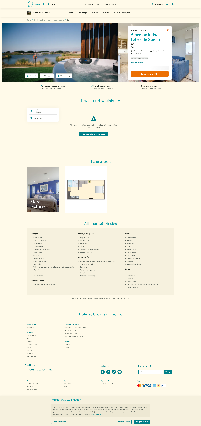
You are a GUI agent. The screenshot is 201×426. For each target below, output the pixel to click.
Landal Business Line (106, 383)
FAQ (32, 370)
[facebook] (102, 373)
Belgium (29, 350)
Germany (29, 341)
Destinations (89, 4)
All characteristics (137, 62)
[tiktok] (114, 373)
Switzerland (30, 353)
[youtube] (119, 373)
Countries (30, 332)
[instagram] (108, 373)
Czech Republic (31, 356)
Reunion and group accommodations (74, 336)
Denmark (29, 347)
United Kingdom (32, 344)
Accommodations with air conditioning (75, 327)
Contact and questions (33, 383)
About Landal (67, 383)
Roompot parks (31, 327)
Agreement (30, 386)
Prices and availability (149, 74)
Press (65, 386)
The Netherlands (32, 335)
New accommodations (70, 333)
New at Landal (31, 324)
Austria (29, 338)
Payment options (32, 389)
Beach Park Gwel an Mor (140, 30)
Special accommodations (71, 324)
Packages (67, 341)
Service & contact (110, 4)
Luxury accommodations (71, 330)
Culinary (66, 347)
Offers (99, 4)
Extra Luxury (67, 344)
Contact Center (49, 370)
